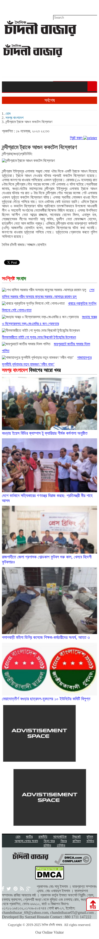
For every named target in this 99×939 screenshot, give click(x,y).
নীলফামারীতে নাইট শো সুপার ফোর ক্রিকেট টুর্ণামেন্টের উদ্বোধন (39, 337)
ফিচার (64, 841)
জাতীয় (29, 836)
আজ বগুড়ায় (24, 6)
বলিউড (90, 841)
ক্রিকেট (76, 836)
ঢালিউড (61, 845)
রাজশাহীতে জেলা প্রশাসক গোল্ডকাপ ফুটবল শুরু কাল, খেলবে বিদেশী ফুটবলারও (47, 559)
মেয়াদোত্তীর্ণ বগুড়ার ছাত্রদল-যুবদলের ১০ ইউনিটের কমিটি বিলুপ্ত (46, 698)
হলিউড (47, 845)
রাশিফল (77, 841)
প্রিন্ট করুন (76, 138)
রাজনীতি (42, 836)
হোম (8, 114)
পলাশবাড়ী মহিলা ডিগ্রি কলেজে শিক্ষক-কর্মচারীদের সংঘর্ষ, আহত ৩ (46, 637)
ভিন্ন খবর (49, 841)
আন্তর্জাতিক (60, 836)
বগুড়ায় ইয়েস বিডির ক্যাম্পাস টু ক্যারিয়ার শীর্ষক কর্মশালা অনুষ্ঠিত (44, 433)
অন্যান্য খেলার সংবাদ (26, 841)
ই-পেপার (7, 6)
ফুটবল (90, 836)
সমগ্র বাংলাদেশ (15, 118)
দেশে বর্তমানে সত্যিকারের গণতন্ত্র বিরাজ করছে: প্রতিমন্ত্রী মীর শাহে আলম (47, 498)
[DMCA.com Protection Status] (49, 878)
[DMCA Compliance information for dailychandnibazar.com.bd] (73, 863)
